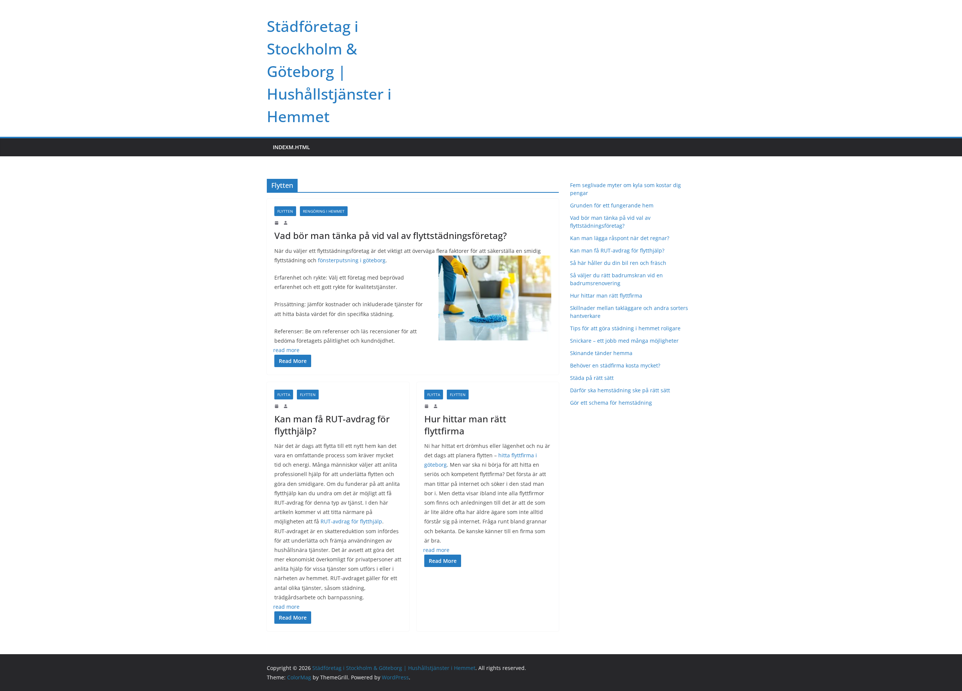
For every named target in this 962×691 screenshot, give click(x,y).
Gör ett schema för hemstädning (611, 402)
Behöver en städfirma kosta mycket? (615, 365)
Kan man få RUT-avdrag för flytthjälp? (332, 425)
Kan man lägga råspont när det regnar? (619, 238)
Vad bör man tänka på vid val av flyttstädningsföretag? (390, 235)
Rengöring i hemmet (324, 211)
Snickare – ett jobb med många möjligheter (625, 340)
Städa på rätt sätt (592, 377)
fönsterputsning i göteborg (352, 260)
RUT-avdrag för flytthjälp (351, 521)
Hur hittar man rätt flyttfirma (465, 425)
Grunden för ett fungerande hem (611, 205)
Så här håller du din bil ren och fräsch (618, 262)
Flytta (283, 394)
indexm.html (291, 147)
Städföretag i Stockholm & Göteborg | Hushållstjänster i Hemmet (329, 71)
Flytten (285, 211)
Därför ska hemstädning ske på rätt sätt (621, 390)
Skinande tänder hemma (601, 353)
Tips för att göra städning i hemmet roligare (625, 328)
